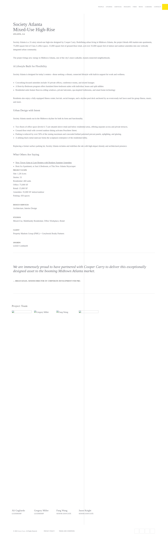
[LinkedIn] (152, 531)
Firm (135, 6)
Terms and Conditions (67, 531)
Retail (62, 221)
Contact (157, 6)
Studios (109, 6)
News (141, 6)
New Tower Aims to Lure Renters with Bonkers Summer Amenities (43, 162)
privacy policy (49, 531)
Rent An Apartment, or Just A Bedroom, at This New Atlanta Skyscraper (45, 166)
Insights (127, 6)
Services (118, 6)
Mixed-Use (17, 221)
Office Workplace (51, 221)
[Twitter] (137, 531)
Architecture (18, 208)
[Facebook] (142, 531)
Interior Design (30, 208)
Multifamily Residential (33, 221)
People (101, 6)
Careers (148, 6)
